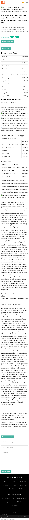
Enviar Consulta (8, 41)
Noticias (5, 485)
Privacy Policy (19, 489)
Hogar (5, 481)
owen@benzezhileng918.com (21, 516)
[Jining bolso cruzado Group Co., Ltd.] (3, 2)
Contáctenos (23, 485)
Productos (23, 481)
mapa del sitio (10, 489)
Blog (14, 485)
